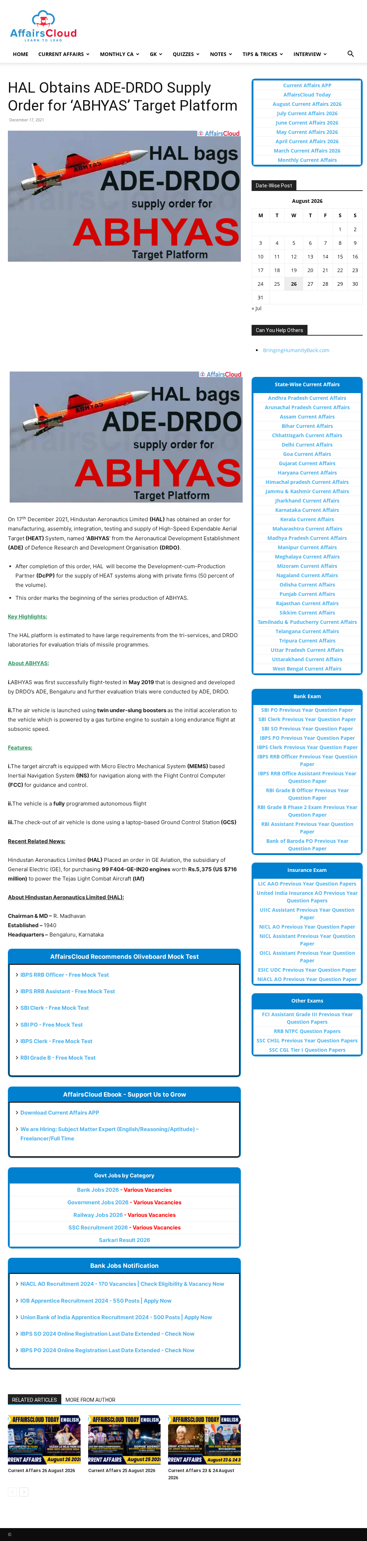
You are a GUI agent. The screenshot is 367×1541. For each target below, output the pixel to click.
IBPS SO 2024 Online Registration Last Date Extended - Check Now (107, 1333)
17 (260, 270)
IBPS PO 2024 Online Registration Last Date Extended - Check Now (107, 1350)
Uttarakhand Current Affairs (307, 659)
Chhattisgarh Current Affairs (307, 435)
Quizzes (183, 54)
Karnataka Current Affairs (307, 509)
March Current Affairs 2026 (307, 150)
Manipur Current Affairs (307, 547)
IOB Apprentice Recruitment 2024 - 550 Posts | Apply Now (96, 1300)
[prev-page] (12, 1492)
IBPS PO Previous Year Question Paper (307, 737)
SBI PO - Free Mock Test (51, 1024)
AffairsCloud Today (307, 94)
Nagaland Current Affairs (307, 575)
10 (260, 256)
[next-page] (23, 1492)
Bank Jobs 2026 (124, 1189)
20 (310, 270)
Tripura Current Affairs (307, 640)
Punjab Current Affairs (307, 593)
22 (340, 270)
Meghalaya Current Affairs (307, 556)
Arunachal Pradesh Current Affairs (307, 407)
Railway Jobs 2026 (124, 1214)
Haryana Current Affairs (307, 472)
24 (260, 283)
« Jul (257, 308)
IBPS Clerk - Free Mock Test (56, 1041)
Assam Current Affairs (307, 416)
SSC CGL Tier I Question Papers (307, 1049)
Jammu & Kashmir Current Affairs (307, 491)
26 (294, 283)
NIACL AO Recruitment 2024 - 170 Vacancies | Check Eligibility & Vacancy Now (122, 1283)
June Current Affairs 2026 (307, 122)
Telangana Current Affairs (307, 631)
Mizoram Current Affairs (307, 565)
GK (153, 54)
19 (294, 270)
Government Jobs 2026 (124, 1202)
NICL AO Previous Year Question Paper (307, 926)
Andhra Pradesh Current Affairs (307, 397)
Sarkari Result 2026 (124, 1240)
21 (325, 270)
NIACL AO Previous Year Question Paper (307, 979)
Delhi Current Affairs (307, 444)
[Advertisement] (124, 321)
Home (20, 54)
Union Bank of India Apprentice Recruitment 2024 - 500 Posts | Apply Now (116, 1317)
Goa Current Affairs (307, 453)
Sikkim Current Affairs (307, 612)
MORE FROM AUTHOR (90, 1400)
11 (277, 256)
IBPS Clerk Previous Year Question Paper (307, 747)
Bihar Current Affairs (307, 425)
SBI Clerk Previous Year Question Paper (307, 719)
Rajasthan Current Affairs (307, 603)
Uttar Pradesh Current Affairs (307, 649)
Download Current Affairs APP (59, 1112)
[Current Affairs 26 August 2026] (44, 1440)
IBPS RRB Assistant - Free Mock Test (67, 991)
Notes (218, 54)
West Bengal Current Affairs (307, 668)
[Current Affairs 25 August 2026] (124, 1440)
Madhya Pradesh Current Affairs (307, 537)
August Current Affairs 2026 (307, 104)
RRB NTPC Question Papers (307, 1031)
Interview (307, 54)
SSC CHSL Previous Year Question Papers (307, 1040)
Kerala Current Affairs (307, 519)
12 (294, 256)
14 (325, 256)
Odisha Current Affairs (307, 584)
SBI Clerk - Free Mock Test (54, 1007)
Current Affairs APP (307, 85)
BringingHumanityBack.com (296, 350)
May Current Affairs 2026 (307, 132)
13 (310, 256)
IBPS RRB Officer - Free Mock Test (64, 974)
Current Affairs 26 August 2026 (41, 1470)
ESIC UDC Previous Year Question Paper (307, 969)
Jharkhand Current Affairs (307, 500)
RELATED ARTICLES (34, 1400)
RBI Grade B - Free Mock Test (58, 1057)
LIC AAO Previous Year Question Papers (307, 883)
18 (277, 270)
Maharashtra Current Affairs (307, 528)
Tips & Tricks (260, 54)
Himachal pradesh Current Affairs (307, 481)
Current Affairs (61, 54)
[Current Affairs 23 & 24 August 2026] (204, 1440)
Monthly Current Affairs (307, 160)
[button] (350, 54)
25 (277, 283)
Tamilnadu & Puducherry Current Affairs (307, 621)
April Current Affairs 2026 (307, 141)
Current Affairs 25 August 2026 (121, 1470)
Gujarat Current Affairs (307, 463)
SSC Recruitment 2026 (124, 1227)
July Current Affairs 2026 (307, 113)
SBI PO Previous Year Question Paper (307, 709)
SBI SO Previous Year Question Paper (307, 728)
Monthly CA (117, 54)
